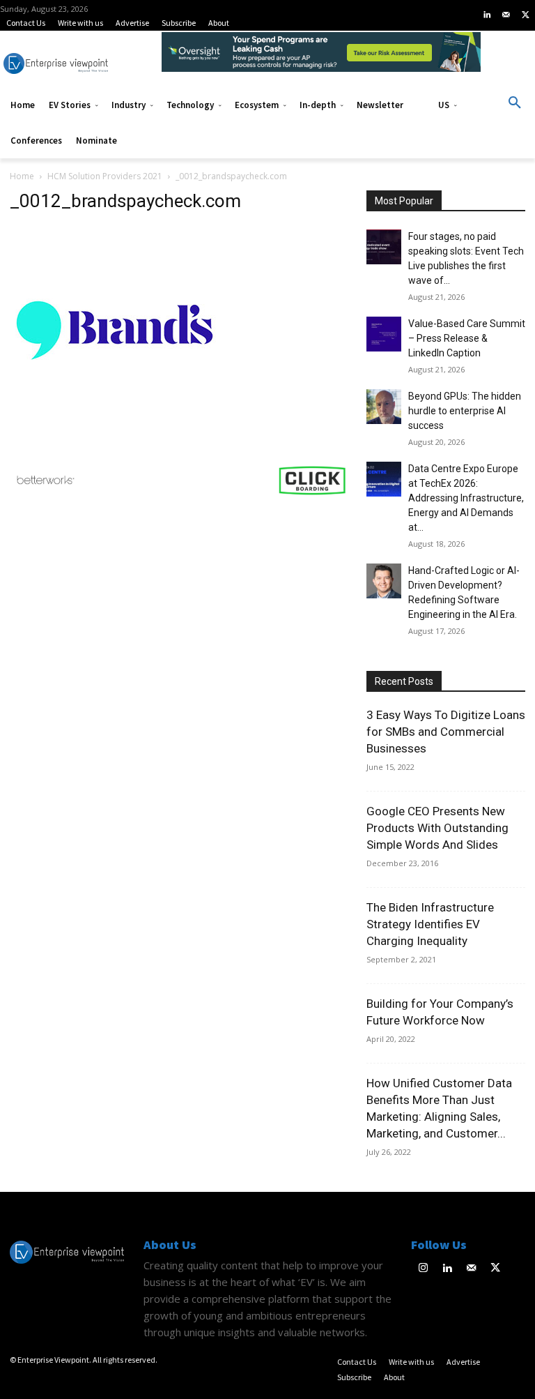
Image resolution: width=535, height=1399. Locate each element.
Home (22, 176)
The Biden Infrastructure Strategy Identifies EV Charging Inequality (430, 924)
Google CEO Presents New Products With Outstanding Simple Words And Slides (437, 828)
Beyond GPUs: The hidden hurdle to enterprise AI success (464, 411)
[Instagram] (423, 1269)
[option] (321, 59)
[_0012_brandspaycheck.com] (114, 431)
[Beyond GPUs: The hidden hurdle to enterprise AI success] (383, 406)
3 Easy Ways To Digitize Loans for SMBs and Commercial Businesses (445, 731)
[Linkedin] (487, 15)
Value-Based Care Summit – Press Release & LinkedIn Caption (466, 338)
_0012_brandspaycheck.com (125, 200)
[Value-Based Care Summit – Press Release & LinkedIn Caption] (383, 334)
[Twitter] (525, 15)
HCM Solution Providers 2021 (104, 176)
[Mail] (506, 15)
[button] (515, 103)
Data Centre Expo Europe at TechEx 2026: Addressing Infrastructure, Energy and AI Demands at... (466, 498)
